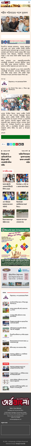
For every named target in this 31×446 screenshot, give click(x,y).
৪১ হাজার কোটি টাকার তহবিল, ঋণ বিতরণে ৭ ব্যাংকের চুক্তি (19, 386)
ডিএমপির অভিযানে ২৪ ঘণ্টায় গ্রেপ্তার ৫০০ (19, 335)
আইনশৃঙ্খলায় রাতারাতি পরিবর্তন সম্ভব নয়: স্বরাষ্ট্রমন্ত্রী (18, 328)
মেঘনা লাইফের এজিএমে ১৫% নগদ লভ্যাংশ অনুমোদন (18, 380)
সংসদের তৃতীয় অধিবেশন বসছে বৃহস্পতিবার (18, 315)
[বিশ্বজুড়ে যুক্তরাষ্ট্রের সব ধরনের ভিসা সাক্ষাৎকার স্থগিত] (6, 323)
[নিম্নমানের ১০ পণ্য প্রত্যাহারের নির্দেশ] (4, 83)
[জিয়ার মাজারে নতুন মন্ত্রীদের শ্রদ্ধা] (9, 213)
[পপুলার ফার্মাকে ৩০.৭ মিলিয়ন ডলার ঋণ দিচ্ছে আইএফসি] (6, 375)
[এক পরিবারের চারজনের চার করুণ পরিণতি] (9, 196)
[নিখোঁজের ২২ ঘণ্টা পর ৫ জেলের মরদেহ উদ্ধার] (22, 178)
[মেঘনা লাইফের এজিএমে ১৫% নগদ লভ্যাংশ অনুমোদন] (6, 381)
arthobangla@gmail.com (15, 419)
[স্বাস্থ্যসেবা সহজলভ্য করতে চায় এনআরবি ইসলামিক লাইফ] (6, 368)
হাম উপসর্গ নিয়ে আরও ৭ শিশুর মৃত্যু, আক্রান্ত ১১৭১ (19, 89)
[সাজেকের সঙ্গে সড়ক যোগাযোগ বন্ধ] (22, 213)
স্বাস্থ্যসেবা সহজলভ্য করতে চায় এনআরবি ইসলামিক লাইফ (17, 367)
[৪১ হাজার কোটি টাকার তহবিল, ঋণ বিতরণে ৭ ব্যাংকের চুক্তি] (6, 387)
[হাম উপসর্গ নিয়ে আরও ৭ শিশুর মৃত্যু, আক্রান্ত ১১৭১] (4, 90)
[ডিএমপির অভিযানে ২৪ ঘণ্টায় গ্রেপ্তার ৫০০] (6, 336)
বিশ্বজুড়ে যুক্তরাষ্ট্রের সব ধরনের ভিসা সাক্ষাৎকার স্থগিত (19, 322)
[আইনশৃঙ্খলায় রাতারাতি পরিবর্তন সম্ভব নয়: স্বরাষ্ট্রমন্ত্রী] (6, 329)
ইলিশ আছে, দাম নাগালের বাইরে (18, 347)
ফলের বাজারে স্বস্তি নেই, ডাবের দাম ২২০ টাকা (18, 309)
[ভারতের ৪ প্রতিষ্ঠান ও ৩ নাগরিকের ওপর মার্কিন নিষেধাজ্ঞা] (6, 355)
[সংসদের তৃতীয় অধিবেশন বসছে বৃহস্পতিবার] (6, 316)
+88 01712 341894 (15, 417)
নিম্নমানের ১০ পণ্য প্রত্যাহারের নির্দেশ (18, 82)
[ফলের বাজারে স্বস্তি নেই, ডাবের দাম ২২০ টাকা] (6, 310)
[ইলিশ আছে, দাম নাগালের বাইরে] (6, 349)
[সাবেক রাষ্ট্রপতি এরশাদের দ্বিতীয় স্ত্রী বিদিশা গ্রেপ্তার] (9, 178)
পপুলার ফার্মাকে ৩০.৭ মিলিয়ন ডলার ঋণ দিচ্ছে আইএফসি (19, 373)
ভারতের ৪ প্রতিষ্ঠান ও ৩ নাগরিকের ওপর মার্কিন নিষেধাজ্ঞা (18, 354)
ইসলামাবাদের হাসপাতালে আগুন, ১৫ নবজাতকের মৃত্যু (19, 341)
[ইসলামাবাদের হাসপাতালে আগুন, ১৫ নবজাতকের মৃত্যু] (6, 342)
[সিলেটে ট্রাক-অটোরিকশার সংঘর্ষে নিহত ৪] (22, 196)
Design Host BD (20, 443)
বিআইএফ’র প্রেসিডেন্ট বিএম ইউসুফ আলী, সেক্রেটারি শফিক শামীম (6, 159)
